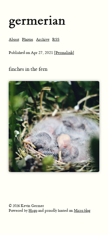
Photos (27, 39)
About (14, 39)
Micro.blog (82, 210)
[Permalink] (64, 52)
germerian (37, 20)
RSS (55, 39)
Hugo (32, 210)
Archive (43, 39)
